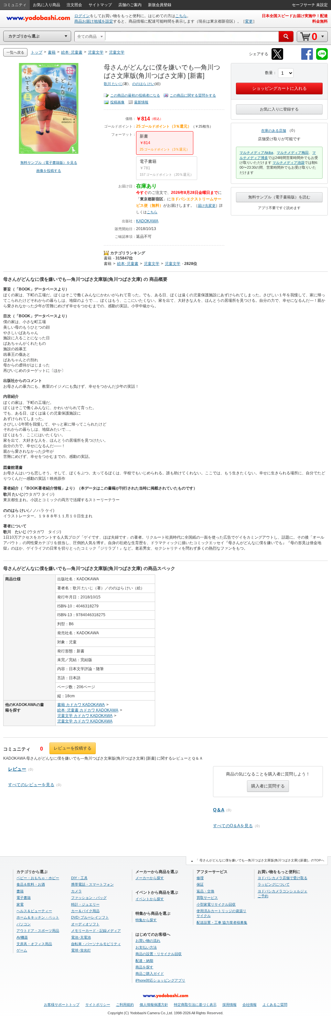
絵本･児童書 (127, 263)
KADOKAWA (147, 221)
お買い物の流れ (147, 941)
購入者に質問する (268, 786)
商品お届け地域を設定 (93, 21)
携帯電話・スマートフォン (92, 884)
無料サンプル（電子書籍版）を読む (279, 197)
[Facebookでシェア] (307, 58)
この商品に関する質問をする (193, 95)
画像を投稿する (48, 171)
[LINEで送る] (322, 58)
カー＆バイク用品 (85, 911)
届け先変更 (207, 205)
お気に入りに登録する (279, 109)
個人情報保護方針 (154, 1004)
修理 (200, 878)
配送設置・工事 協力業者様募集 (222, 922)
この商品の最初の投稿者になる (135, 95)
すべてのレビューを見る (31, 784)
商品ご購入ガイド (149, 973)
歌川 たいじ (113, 84)
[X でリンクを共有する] (277, 58)
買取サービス (207, 898)
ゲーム (21, 950)
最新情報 (141, 102)
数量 (269, 72)
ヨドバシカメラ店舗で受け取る (282, 878)
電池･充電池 (81, 937)
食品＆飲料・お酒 (30, 884)
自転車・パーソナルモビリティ (96, 944)
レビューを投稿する (72, 748)
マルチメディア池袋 (288, 162)
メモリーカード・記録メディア (96, 930)
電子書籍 (23, 898)
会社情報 (249, 1004)
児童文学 (151, 263)
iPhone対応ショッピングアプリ (160, 980)
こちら (181, 16)
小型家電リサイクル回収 (216, 904)
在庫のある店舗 (273, 130)
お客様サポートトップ (62, 1004)
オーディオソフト (85, 924)
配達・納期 (144, 961)
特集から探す (146, 920)
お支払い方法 (146, 947)
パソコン (23, 924)
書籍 (108, 258)
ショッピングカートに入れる (279, 88)
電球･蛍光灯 (81, 950)
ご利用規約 (125, 1004)
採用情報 (229, 1004)
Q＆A (218, 809)
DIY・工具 (79, 878)
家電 (20, 904)
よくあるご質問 (274, 1004)
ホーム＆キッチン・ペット (37, 917)
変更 (249, 21)
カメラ (76, 891)
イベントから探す (149, 899)
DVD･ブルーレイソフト (90, 917)
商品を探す (144, 967)
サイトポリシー (97, 1004)
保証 (200, 884)
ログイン (82, 16)
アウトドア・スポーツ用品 (37, 930)
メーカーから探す (149, 878)
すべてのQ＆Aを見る (233, 825)
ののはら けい (143, 84)
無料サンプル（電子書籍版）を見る (48, 162)
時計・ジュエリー (85, 904)
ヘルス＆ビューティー (34, 911)
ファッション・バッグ (89, 898)
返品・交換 (205, 891)
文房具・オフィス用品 (34, 944)
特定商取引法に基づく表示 (195, 1004)
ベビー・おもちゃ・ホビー (37, 878)
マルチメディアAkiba (256, 152)
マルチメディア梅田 (293, 152)
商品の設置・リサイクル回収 (158, 954)
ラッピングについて (274, 884)
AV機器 (22, 937)
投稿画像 (117, 102)
